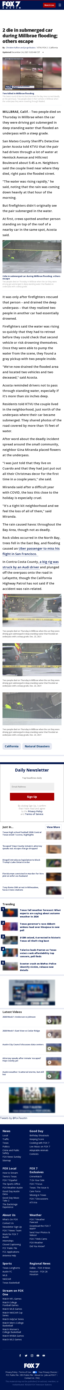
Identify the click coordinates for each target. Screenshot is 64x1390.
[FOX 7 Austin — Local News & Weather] (11, 5)
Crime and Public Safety (10, 1151)
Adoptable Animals (39, 1150)
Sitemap (6, 1160)
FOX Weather (36, 1242)
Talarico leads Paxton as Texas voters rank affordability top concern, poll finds (38, 953)
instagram (32, 1355)
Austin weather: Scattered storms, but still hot (23, 1073)
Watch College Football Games (10, 1304)
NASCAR (6, 1278)
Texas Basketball (11, 1282)
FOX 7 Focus (36, 1183)
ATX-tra (33, 1202)
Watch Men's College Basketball (13, 1324)
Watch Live (49, 5)
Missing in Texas (38, 1195)
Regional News (40, 1263)
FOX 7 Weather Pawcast (37, 1221)
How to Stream (10, 1172)
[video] (54, 1020)
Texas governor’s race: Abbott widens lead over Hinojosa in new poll (39, 927)
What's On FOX (10, 1219)
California (53, 47)
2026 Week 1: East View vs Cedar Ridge (21, 1030)
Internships (8, 1240)
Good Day (36, 1131)
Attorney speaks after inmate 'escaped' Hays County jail (21, 1059)
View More (53, 827)
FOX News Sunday (11, 1156)
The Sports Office (11, 1183)
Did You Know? (37, 1246)
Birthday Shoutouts (39, 1135)
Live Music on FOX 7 (40, 1146)
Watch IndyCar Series (13, 1319)
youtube (37, 1355)
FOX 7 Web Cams (38, 1238)
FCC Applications (10, 1251)
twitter (26, 1355)
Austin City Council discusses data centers (22, 1044)
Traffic (5, 1139)
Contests (34, 1153)
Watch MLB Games (12, 1308)
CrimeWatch (36, 1176)
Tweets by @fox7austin (13, 1118)
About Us (8, 1215)
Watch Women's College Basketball (11, 1331)
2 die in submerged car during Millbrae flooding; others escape (31, 277)
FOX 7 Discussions (39, 1198)
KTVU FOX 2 (42, 47)
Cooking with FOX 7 (39, 1142)
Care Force (35, 1191)
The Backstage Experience (10, 1205)
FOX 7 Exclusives (36, 1170)
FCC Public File (9, 1248)
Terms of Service (34, 814)
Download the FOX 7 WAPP (40, 1227)
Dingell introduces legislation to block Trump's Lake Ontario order (21, 861)
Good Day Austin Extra (11, 1193)
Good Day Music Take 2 (10, 1199)
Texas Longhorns (11, 1267)
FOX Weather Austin (12, 1187)
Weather (36, 1215)
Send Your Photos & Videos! (40, 1234)
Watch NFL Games (11, 1298)
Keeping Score (37, 1139)
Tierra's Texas (9, 1176)
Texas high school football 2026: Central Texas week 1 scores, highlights (21, 833)
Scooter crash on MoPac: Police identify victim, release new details (38, 967)
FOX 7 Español (9, 1180)
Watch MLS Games (12, 1339)
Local (5, 1135)
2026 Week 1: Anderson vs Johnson (19, 1016)
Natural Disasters (37, 746)
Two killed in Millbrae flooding (18, 93)
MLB (4, 1275)
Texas (5, 1142)
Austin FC (7, 1271)
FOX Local (9, 1168)
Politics (6, 1146)
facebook (20, 1355)
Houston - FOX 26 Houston (39, 1273)
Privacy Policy (35, 811)
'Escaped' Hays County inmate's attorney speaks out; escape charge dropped (22, 847)
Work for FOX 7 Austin (10, 1235)
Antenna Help (9, 1255)
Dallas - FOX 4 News (40, 1267)
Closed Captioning (11, 1244)
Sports (7, 1263)
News (6, 1131)
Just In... (8, 827)
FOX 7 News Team (11, 1230)
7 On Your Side (37, 1180)
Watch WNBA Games (13, 1335)
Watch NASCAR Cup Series (12, 1314)
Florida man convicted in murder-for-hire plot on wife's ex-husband (23, 874)
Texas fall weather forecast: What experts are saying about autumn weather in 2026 (40, 913)
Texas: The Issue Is (39, 1187)
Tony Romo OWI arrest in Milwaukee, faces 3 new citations (20, 888)
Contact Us (8, 1223)
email (43, 1355)
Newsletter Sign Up (12, 1226)
